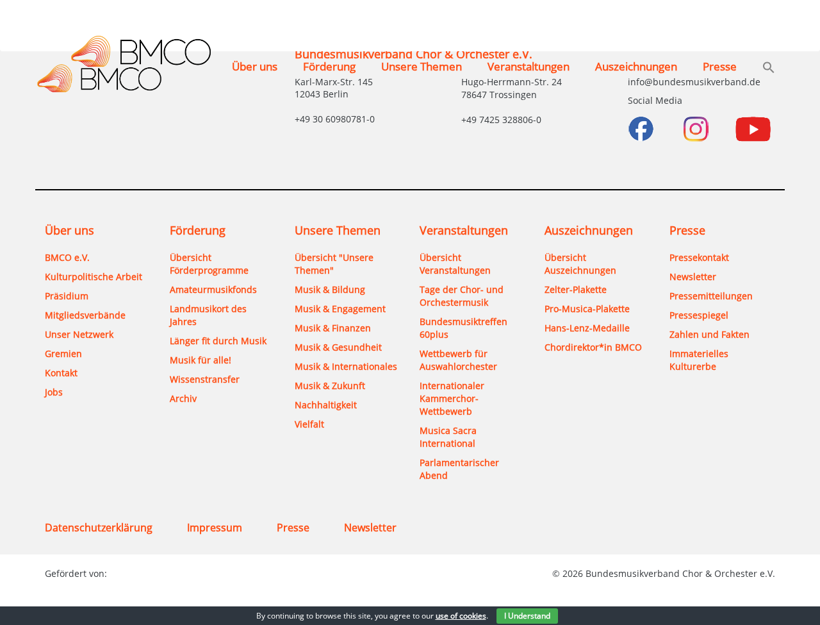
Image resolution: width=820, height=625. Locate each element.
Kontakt (61, 373)
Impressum (214, 528)
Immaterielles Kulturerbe (698, 359)
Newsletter (692, 277)
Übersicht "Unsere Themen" (334, 263)
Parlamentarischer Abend (459, 468)
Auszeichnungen (636, 66)
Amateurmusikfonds (213, 289)
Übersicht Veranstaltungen (455, 263)
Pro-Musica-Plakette (587, 309)
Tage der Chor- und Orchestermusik (462, 295)
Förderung (329, 66)
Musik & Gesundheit (338, 347)
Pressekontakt (699, 257)
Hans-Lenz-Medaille (587, 328)
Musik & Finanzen (333, 328)
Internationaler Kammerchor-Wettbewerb (452, 398)
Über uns (254, 66)
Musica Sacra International (448, 436)
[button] (768, 68)
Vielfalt (309, 424)
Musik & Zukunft (330, 385)
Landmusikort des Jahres (208, 315)
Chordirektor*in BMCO (593, 347)
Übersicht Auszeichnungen (580, 263)
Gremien (63, 353)
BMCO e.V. (67, 257)
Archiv (183, 398)
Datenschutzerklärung (98, 528)
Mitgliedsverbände (85, 315)
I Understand (527, 615)
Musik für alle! (200, 360)
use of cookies (461, 615)
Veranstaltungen (529, 66)
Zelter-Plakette (576, 289)
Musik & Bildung (330, 289)
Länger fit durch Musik (218, 341)
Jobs (54, 392)
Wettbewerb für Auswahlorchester (458, 359)
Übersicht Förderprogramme (209, 263)
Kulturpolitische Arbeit (93, 277)
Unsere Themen (421, 66)
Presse (720, 66)
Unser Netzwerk (79, 334)
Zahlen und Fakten (709, 334)
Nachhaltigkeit (326, 405)
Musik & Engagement (340, 309)
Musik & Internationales (346, 366)
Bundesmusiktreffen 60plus (463, 327)
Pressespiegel (698, 315)
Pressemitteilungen (711, 296)
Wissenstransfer (205, 379)
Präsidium (66, 296)
